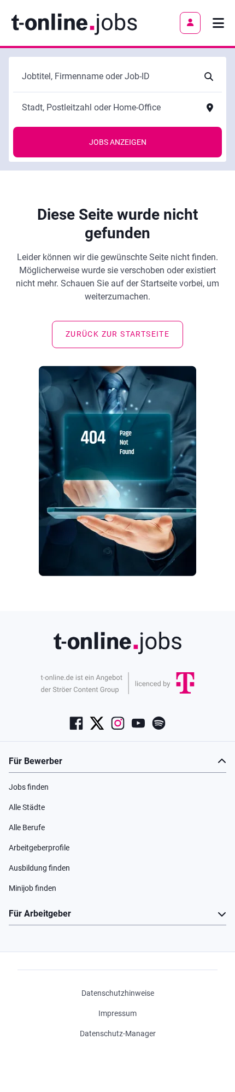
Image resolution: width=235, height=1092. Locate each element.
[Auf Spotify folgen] (159, 722)
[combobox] (106, 76)
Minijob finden (32, 888)
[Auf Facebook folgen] (76, 722)
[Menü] (218, 23)
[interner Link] (74, 23)
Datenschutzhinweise (117, 993)
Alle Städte (27, 807)
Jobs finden (29, 787)
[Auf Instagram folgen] (118, 722)
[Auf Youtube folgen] (138, 722)
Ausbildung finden (39, 868)
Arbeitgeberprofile (39, 847)
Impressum (117, 1013)
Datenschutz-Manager (118, 1033)
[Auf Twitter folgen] (97, 722)
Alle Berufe (27, 827)
